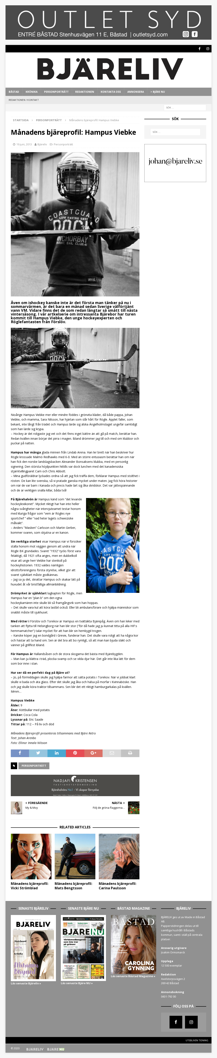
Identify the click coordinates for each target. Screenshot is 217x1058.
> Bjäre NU (157, 92)
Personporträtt (56, 92)
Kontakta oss (111, 92)
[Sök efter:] (185, 107)
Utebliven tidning (197, 1040)
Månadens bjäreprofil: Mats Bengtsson (73, 885)
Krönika (32, 92)
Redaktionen (84, 92)
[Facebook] (199, 48)
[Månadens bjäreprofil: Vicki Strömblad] (31, 856)
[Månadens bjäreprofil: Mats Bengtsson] (75, 856)
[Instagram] (207, 48)
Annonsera (135, 92)
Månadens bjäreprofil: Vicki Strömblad (29, 885)
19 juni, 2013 (24, 144)
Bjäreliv (42, 144)
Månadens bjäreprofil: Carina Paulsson (117, 885)
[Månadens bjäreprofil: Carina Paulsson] (119, 856)
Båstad (14, 92)
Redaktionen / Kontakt (24, 99)
